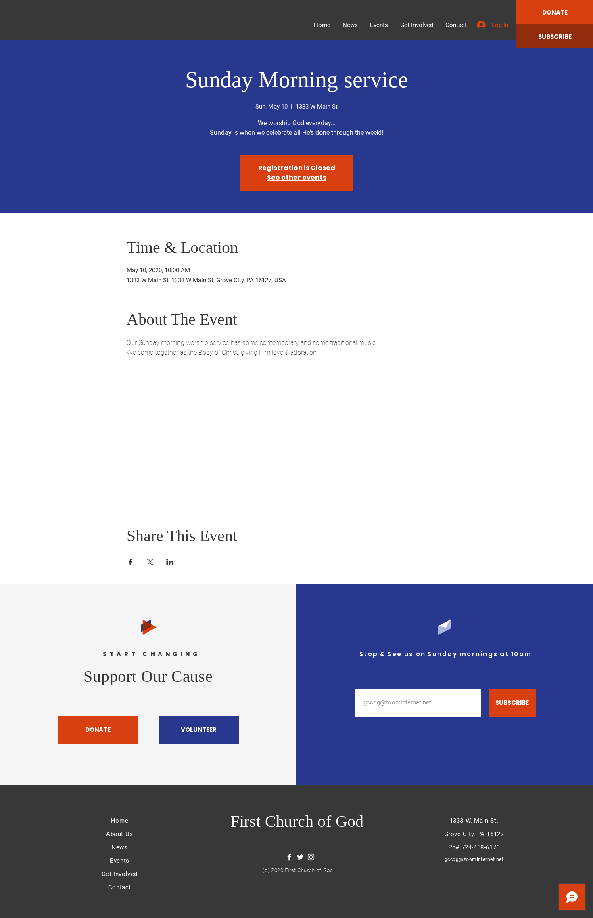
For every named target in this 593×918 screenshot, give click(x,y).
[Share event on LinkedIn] (170, 562)
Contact (119, 887)
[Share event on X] (150, 562)
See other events (296, 177)
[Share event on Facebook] (130, 562)
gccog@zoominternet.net (474, 859)
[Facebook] (289, 857)
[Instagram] (311, 857)
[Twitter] (300, 857)
